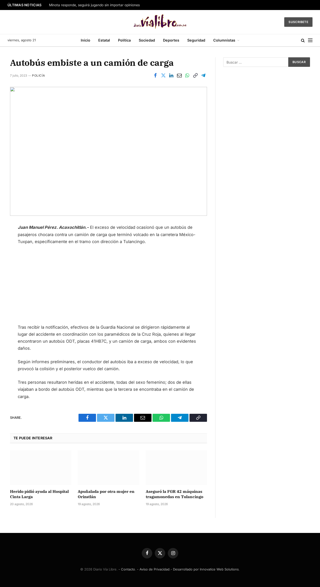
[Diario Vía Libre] (160, 22)
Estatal (104, 40)
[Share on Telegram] (203, 75)
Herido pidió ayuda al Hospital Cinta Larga (39, 494)
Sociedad (147, 40)
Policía (38, 75)
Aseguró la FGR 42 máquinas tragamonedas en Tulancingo (174, 494)
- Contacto (126, 569)
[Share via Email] (179, 75)
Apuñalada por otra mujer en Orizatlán (106, 494)
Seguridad (196, 40)
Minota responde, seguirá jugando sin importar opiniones (94, 5)
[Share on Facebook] (155, 75)
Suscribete (298, 22)
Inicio (85, 40)
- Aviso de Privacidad (153, 569)
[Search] (303, 40)
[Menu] (310, 40)
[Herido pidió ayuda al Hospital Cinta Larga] (40, 467)
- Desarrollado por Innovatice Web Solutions (204, 569)
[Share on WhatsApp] (187, 75)
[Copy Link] (195, 75)
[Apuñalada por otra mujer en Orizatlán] (108, 467)
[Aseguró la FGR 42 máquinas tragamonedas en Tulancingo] (176, 467)
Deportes (171, 40)
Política (124, 40)
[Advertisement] (108, 287)
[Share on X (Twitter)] (163, 75)
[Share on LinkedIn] (171, 75)
